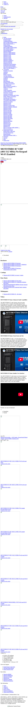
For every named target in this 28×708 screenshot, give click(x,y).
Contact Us (6, 4)
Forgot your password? (10, 26)
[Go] (23, 22)
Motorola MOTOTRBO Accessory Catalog (13, 275)
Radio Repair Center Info (9, 667)
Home (4, 1)
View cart (3, 10)
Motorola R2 (6, 678)
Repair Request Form (8, 669)
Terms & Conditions (8, 690)
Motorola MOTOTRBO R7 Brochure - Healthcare (14, 264)
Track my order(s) (5, 22)
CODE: (2, 157)
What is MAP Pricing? (8, 692)
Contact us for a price (5, 250)
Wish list (5, 18)
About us (5, 687)
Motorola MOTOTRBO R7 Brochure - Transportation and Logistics (12, 269)
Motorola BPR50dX (8, 675)
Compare (10, 251)
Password (3, 26)
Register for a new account (7, 29)
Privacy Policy (6, 689)
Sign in (2, 23)
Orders (5, 15)
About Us (5, 3)
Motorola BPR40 (7, 674)
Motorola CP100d (7, 677)
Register (6, 23)
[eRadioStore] (4, 33)
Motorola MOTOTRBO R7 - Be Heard (12, 294)
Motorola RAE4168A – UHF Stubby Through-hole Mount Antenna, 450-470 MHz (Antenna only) (14, 438)
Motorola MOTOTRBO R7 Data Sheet (12, 280)
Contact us (5, 688)
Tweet (4, 160)
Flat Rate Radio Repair (8, 668)
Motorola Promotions (8, 680)
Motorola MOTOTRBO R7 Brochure (12, 263)
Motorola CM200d (7, 679)
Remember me (5, 30)
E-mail (2, 24)
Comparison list (7, 17)
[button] (2, 160)
